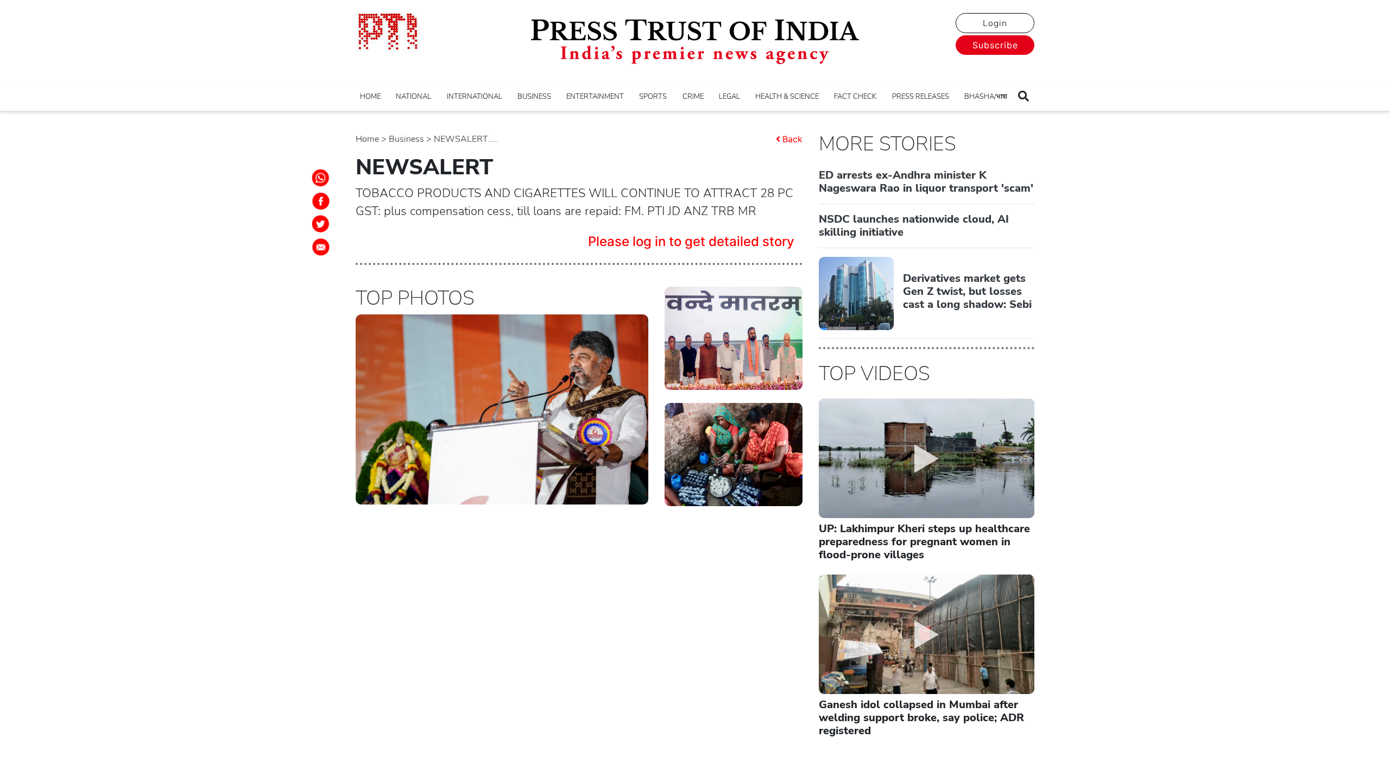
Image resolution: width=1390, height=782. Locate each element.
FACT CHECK (855, 97)
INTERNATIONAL (474, 97)
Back (792, 139)
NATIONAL (413, 97)
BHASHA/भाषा (985, 97)
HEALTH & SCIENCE (787, 97)
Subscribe (995, 45)
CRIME (693, 97)
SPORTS (653, 97)
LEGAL (729, 97)
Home (367, 139)
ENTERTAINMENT (595, 97)
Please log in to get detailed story (691, 241)
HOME (370, 97)
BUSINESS (534, 97)
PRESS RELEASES (920, 97)
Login (995, 23)
